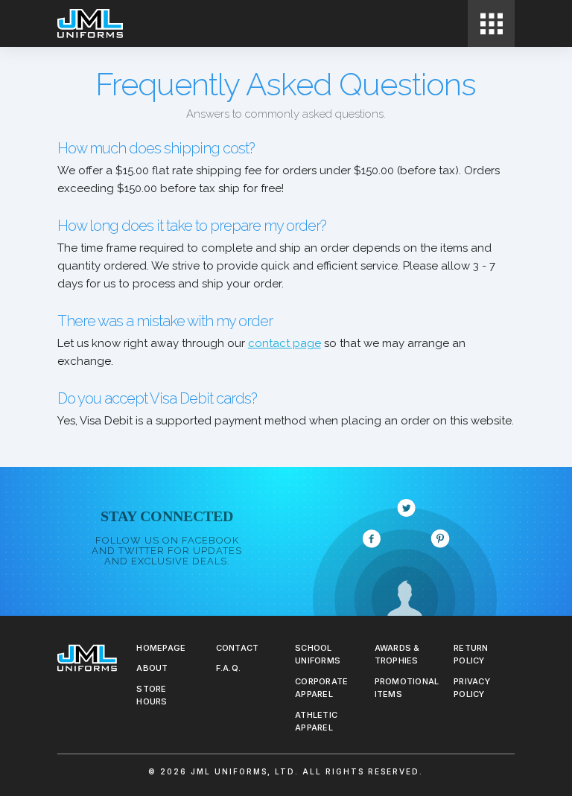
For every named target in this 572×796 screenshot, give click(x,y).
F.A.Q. (228, 668)
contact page (284, 343)
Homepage (160, 648)
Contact (237, 648)
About (152, 668)
